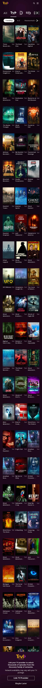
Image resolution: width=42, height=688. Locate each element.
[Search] (33, 3)
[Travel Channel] (6, 3)
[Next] (37, 13)
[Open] (37, 3)
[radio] (5, 13)
